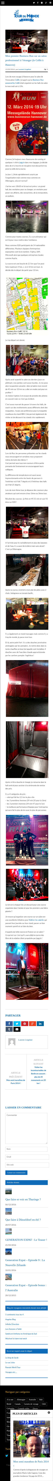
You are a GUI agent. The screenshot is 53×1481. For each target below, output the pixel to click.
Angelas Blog (10, 1320)
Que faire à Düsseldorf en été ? (23, 1219)
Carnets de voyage (31, 1404)
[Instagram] (50, 3)
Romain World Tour (12, 1367)
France (9, 1413)
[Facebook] (37, 3)
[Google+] (46, 3)
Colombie (10, 1408)
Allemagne (21, 1400)
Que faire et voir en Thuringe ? (23, 1199)
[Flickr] (42, 3)
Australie (32, 1400)
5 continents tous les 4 (14, 1315)
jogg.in (22, 163)
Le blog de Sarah (11, 1358)
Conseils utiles (23, 1408)
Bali (41, 1400)
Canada (17, 1404)
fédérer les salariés (36, 920)
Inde (8, 1417)
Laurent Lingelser (24, 69)
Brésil (9, 1404)
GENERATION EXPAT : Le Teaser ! (26, 1239)
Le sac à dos (10, 1363)
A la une (10, 1400)
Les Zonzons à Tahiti (13, 1329)
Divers (35, 1408)
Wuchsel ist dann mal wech (16, 1339)
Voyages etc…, (11, 1372)
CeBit (17, 80)
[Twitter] (34, 3)
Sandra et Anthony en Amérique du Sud (21, 1334)
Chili (44, 1404)
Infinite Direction (12, 1324)
